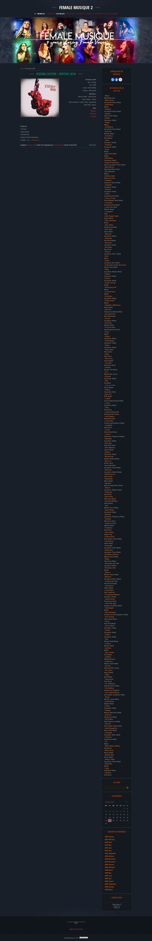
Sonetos (108, 643)
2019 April (108, 842)
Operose (108, 514)
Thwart (107, 697)
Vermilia (108, 724)
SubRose (108, 657)
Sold (106, 639)
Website (93, 111)
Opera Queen (109, 510)
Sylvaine (108, 666)
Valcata (107, 706)
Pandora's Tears (110, 523)
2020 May (108, 873)
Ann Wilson (109, 136)
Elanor (107, 260)
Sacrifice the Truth (111, 581)
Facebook (93, 113)
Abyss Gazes (109, 100)
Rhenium (108, 577)
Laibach (107, 398)
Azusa (107, 149)
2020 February (110, 867)
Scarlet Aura (109, 586)
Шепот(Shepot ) (110, 612)
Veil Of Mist (109, 719)
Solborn (107, 634)
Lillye (107, 407)
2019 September (110, 853)
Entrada (80, 929)
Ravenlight (108, 545)
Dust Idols (108, 247)
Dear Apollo (109, 225)
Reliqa (107, 559)
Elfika (107, 269)
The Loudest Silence (112, 692)
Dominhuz (108, 243)
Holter (107, 354)
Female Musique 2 (76, 7)
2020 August (109, 881)
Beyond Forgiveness (112, 162)
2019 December (110, 862)
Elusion (107, 278)
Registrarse (73, 929)
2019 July (108, 850)
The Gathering (110, 683)
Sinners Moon (110, 626)
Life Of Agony (109, 416)
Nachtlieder (109, 479)
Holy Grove (109, 358)
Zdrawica (108, 773)
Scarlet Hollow (110, 599)
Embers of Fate (110, 283)
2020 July (108, 878)
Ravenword (109, 550)
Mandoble (108, 439)
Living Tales (109, 421)
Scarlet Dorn (109, 590)
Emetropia (108, 296)
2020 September (110, 884)
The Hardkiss (109, 688)
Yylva (107, 768)
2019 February (110, 839)
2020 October (109, 887)
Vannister (108, 715)
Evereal (107, 318)
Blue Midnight (110, 171)
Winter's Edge (110, 759)
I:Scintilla (108, 363)
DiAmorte (108, 234)
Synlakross (109, 661)
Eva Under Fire (110, 314)
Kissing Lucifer (31, 145)
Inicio (22, 68)
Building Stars (110, 176)
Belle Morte (109, 158)
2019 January (109, 837)
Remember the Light (112, 563)
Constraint (108, 203)
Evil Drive (108, 323)
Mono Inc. (108, 461)
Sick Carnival (109, 617)
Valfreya (107, 710)
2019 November (110, 859)
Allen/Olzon (109, 127)
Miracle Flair (109, 456)
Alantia (107, 122)
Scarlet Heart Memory (112, 594)
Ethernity (108, 309)
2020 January (109, 864)
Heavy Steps (109, 349)
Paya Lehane (109, 532)
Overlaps (108, 519)
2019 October (109, 856)
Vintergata (108, 732)
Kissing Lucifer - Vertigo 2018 (56, 74)
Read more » (36, 140)
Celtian (107, 194)
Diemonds (108, 238)
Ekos (106, 256)
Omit (106, 505)
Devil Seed (108, 229)
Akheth (107, 118)
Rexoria (107, 572)
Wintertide (108, 764)
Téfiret (107, 675)
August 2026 (109, 802)
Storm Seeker (109, 652)
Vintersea (108, 737)
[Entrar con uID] (112, 79)
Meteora (107, 452)
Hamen (107, 345)
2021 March (109, 889)
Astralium (108, 145)
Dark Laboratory (110, 220)
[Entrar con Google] (120, 79)
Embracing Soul (110, 287)
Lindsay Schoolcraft (112, 412)
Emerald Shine (110, 292)
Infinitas (107, 367)
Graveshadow (109, 341)
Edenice (107, 252)
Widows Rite (109, 755)
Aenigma (108, 109)
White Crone (109, 750)
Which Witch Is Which (112, 746)
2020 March (109, 870)
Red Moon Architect (112, 554)
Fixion (107, 332)
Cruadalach (109, 211)
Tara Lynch (108, 670)
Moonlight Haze (110, 465)
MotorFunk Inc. (110, 474)
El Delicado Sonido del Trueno (115, 265)
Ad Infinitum (109, 105)
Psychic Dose (109, 537)
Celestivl (108, 189)
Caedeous (108, 180)
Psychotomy (109, 541)
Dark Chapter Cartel (111, 216)
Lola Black (108, 425)
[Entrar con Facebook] (116, 79)
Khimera (108, 376)
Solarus (107, 630)
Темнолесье (109, 679)
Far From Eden (110, 327)
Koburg (107, 390)
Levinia (107, 403)
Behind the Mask (110, 154)
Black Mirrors (109, 167)
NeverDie (108, 483)
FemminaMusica (59, 145)
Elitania (107, 274)
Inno (106, 372)
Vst (106, 741)
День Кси (108, 394)
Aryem (107, 140)
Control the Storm (111, 207)
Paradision (108, 528)
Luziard (107, 434)
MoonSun (108, 470)
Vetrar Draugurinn (111, 728)
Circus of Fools (110, 198)
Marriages (108, 443)
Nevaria (107, 488)
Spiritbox (108, 648)
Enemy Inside (109, 300)
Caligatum (108, 185)
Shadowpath (109, 608)
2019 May (108, 845)
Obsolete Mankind (111, 501)
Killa (106, 381)
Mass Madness (110, 447)
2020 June (108, 876)
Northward (108, 492)
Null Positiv (109, 496)
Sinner (107, 621)
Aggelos (108, 113)
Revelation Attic (110, 568)
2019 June (108, 848)
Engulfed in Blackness (112, 305)
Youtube (93, 116)
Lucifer (107, 430)
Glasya (107, 336)
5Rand (107, 96)
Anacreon (108, 131)
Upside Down (109, 701)
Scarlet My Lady (110, 603)
